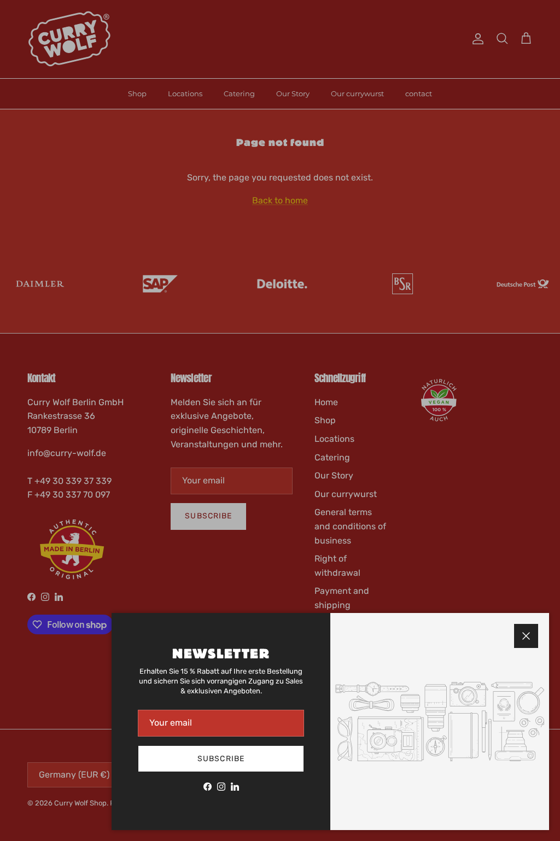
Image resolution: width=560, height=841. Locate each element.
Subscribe (220, 758)
